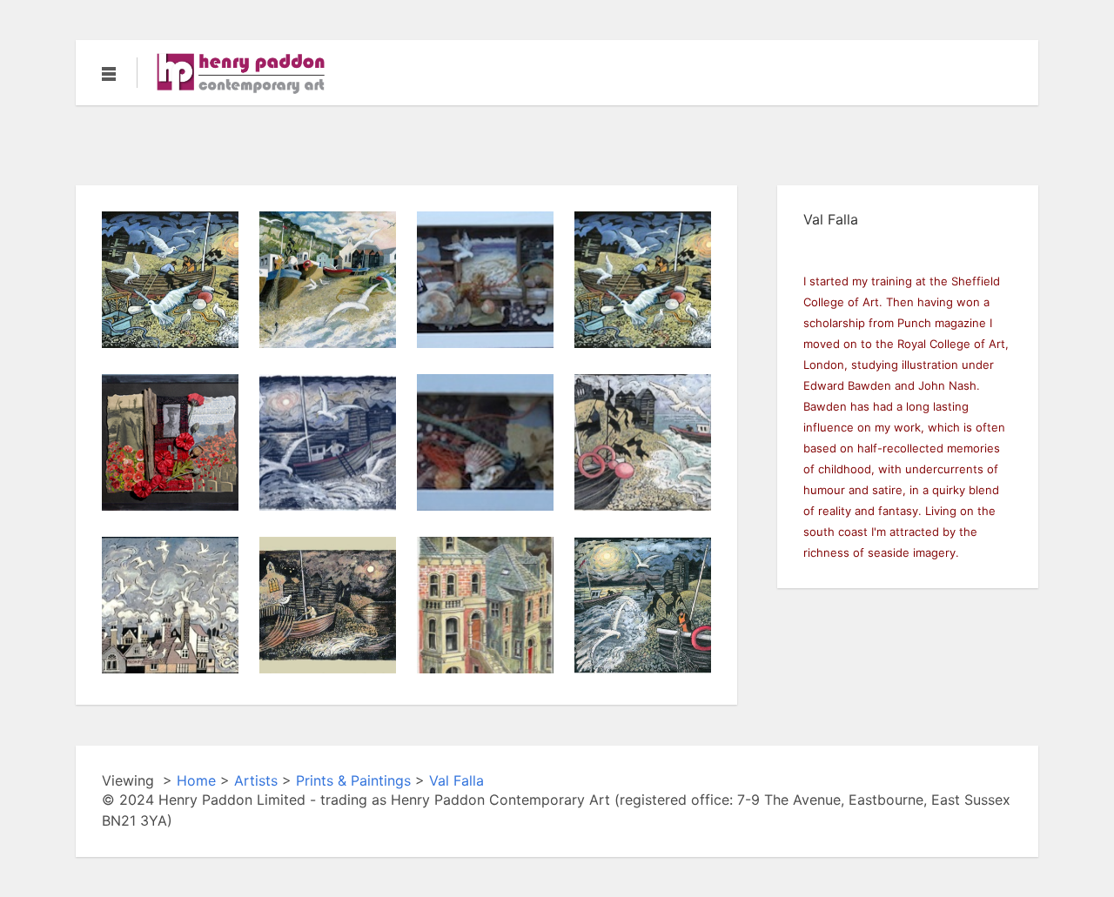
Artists (256, 780)
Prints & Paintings (353, 780)
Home (196, 780)
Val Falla (456, 780)
